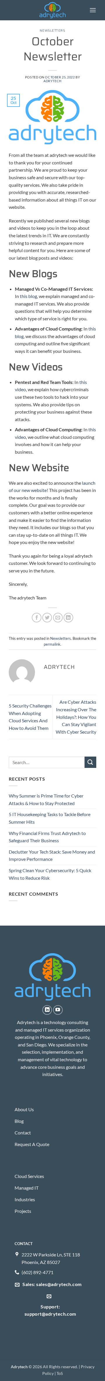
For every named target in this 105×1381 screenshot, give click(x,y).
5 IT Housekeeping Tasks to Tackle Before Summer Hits (49, 818)
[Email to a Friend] (58, 617)
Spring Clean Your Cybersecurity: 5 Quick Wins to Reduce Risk (50, 874)
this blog (28, 296)
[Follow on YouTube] (58, 1010)
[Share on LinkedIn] (68, 617)
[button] (92, 10)
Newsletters (52, 30)
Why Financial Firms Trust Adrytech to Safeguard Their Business (47, 836)
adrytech (52, 81)
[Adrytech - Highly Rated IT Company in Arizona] (53, 10)
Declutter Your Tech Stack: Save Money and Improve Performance (52, 855)
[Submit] (90, 762)
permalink (52, 644)
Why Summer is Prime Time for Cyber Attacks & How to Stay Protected (46, 799)
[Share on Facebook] (36, 617)
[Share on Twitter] (47, 617)
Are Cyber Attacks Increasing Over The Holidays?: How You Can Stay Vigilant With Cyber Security (76, 716)
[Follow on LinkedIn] (47, 1010)
